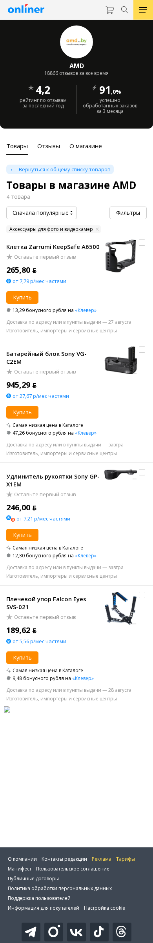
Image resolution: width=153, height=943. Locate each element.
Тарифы (125, 859)
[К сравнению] (142, 242)
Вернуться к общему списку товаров (65, 169)
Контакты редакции (64, 859)
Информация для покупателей (43, 908)
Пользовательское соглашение (72, 868)
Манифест (19, 868)
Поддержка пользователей (39, 898)
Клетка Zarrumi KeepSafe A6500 (53, 246)
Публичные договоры (33, 878)
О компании (22, 859)
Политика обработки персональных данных (60, 888)
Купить (22, 297)
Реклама (101, 859)
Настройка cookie (104, 908)
